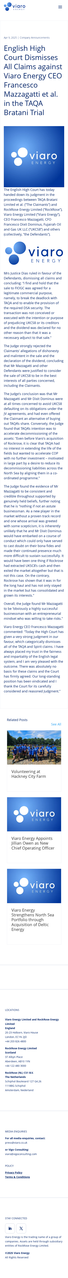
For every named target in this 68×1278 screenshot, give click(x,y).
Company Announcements (35, 37)
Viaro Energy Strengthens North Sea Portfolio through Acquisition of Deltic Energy (32, 919)
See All (56, 724)
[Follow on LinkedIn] (10, 1228)
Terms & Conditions (17, 1177)
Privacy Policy (13, 1172)
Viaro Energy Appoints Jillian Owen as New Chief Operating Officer (32, 843)
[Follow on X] (21, 1228)
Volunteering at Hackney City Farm (28, 774)
